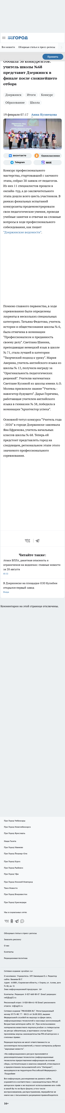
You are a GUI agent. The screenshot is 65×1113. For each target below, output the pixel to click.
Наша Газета (10, 841)
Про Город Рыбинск (13, 867)
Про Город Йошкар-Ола (15, 853)
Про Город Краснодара (15, 902)
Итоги (31, 95)
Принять (52, 56)
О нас (6, 945)
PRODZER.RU (28, 1011)
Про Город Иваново (13, 847)
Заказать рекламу (12, 939)
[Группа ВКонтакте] (17, 155)
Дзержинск (13, 95)
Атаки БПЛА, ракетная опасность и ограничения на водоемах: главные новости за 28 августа (31, 567)
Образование (15, 102)
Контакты (9, 951)
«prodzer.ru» (27, 971)
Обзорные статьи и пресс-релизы (36, 47)
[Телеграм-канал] (17, 162)
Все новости (8, 47)
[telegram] (38, 540)
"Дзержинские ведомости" (22, 232)
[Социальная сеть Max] (47, 162)
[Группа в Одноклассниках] (47, 155)
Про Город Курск (12, 861)
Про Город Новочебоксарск (17, 827)
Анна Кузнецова (44, 114)
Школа (35, 102)
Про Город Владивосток (15, 894)
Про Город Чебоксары (14, 820)
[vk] (28, 540)
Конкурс (47, 95)
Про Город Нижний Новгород (18, 882)
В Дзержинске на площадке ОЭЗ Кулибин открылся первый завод (30, 587)
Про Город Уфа (11, 874)
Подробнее (10, 1073)
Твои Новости (11, 888)
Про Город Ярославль (14, 833)
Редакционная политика (15, 958)
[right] (61, 47)
